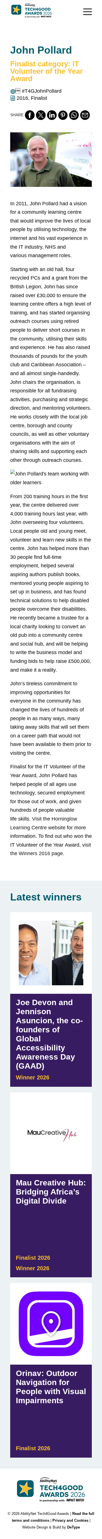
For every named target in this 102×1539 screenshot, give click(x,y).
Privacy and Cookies (70, 1520)
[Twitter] (41, 115)
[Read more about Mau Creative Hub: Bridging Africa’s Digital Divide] (51, 1185)
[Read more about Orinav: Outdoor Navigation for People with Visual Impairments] (51, 1370)
